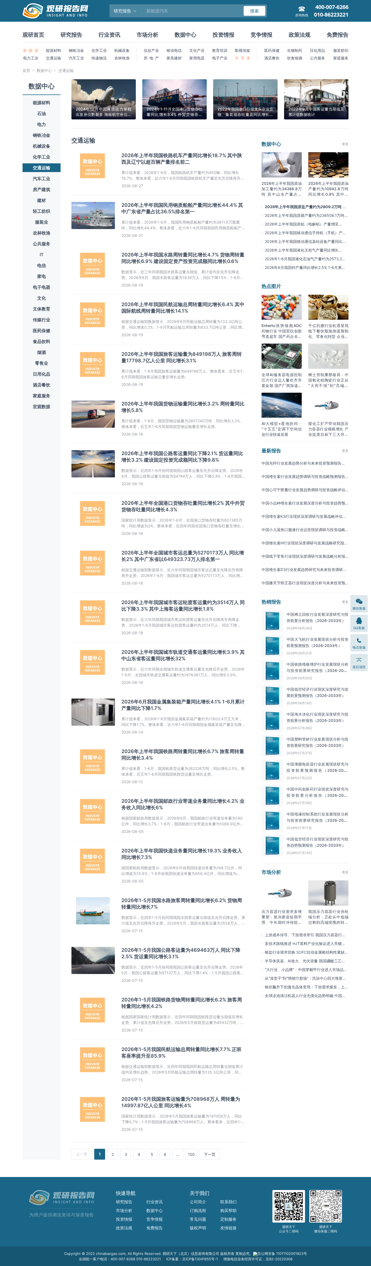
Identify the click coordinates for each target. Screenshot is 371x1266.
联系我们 (228, 1201)
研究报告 (71, 34)
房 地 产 (151, 58)
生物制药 (294, 50)
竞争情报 (261, 34)
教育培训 (219, 50)
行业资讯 (109, 34)
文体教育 (41, 309)
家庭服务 (340, 58)
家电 (41, 276)
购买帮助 (228, 1210)
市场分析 (147, 34)
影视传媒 (242, 50)
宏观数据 (41, 406)
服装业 (41, 222)
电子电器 (41, 287)
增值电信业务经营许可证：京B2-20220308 (258, 1259)
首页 (26, 70)
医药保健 (271, 50)
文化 (41, 298)
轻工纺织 (41, 211)
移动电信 (174, 50)
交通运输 (53, 58)
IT (42, 254)
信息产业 (151, 50)
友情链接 (228, 1227)
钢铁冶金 (76, 50)
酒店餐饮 (271, 58)
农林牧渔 (122, 58)
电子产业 (219, 58)
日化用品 (317, 50)
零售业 (41, 363)
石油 (41, 113)
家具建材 (174, 58)
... (178, 1154)
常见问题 (198, 1219)
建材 (41, 200)
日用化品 (41, 374)
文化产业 (197, 50)
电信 (41, 265)
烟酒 (41, 352)
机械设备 (122, 50)
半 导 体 (242, 58)
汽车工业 (76, 58)
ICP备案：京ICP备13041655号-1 (192, 1259)
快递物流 (99, 58)
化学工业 (99, 50)
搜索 (254, 11)
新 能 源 (30, 50)
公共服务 (317, 58)
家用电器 (197, 58)
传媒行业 (41, 319)
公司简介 (198, 1201)
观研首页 (33, 34)
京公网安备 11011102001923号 (282, 1253)
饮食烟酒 (294, 58)
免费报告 (337, 34)
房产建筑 (41, 189)
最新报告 (271, 450)
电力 (41, 124)
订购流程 (198, 1210)
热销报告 (271, 602)
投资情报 (223, 34)
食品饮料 (41, 341)
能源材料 (53, 50)
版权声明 (198, 1227)
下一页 (209, 1154)
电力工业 (30, 58)
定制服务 (228, 1219)
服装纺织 (340, 50)
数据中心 (185, 34)
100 (191, 1154)
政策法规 (299, 34)
